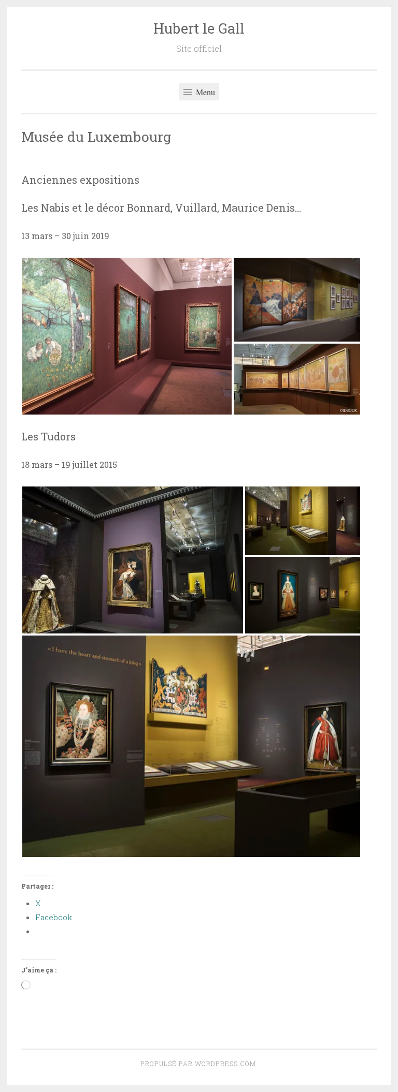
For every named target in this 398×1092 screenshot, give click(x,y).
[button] (127, 336)
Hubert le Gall (199, 28)
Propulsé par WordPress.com (198, 1063)
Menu (204, 91)
